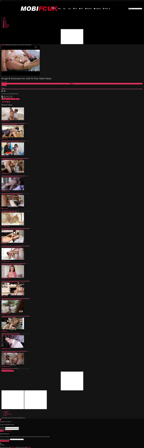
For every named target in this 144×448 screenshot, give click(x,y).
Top (75, 8)
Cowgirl (14, 99)
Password (2, 429)
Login (2, 430)
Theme (106, 8)
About (72, 83)
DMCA (6, 412)
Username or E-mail (5, 439)
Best (81, 8)
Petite (18, 99)
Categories (98, 8)
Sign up (13, 447)
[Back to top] (0, 419)
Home (59, 8)
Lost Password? (7, 430)
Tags (64, 8)
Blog (5, 415)
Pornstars (89, 8)
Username (2, 427)
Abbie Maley (10, 97)
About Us (6, 411)
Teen (5, 44)
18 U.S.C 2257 (8, 414)
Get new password (5, 440)
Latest (69, 8)
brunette (8, 99)
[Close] (0, 420)
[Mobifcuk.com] (39, 14)
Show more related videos (8, 371)
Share (4, 85)
